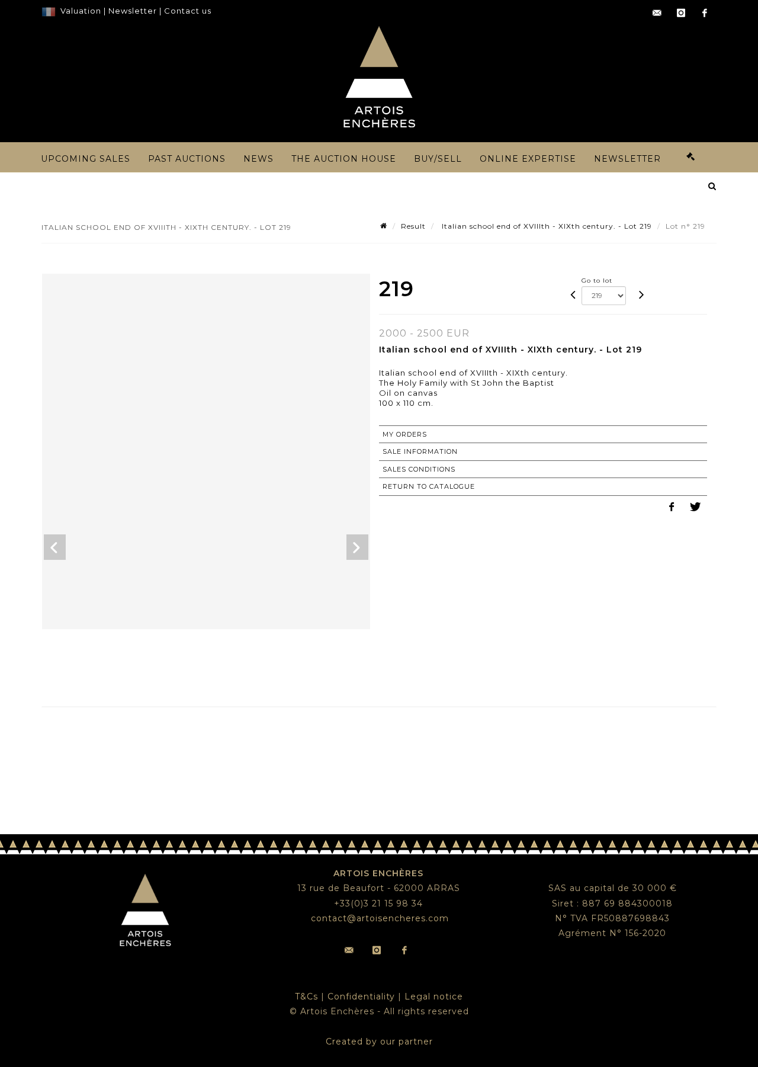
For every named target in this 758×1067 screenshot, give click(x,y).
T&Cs (306, 996)
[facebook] (705, 13)
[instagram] (681, 13)
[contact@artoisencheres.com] (657, 13)
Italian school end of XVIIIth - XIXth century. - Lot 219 (545, 226)
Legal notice (433, 996)
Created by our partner (379, 1041)
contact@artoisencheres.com (380, 918)
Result (413, 226)
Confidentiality (361, 996)
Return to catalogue (429, 486)
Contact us (187, 10)
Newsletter (131, 10)
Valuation (80, 10)
